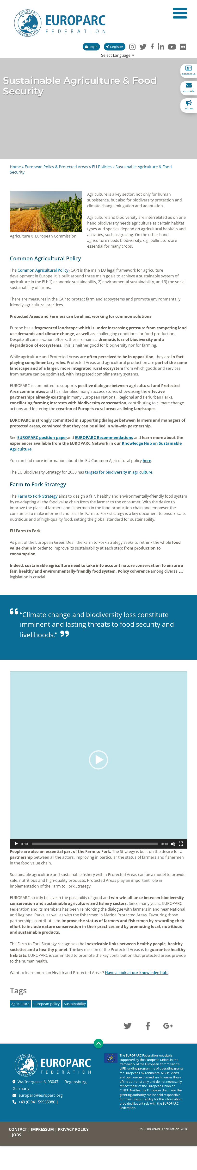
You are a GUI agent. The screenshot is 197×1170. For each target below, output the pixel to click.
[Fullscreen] (181, 843)
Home (15, 166)
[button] (98, 760)
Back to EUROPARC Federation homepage (60, 23)
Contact (18, 1129)
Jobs (16, 1135)
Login (93, 47)
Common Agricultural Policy (43, 270)
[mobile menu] (180, 13)
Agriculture (20, 1003)
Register (116, 47)
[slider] (95, 844)
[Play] (16, 843)
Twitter (127, 1025)
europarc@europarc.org (40, 1095)
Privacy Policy (73, 1129)
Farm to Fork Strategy (38, 496)
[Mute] (173, 843)
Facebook (147, 1025)
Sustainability (75, 1003)
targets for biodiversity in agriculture (118, 472)
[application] (98, 760)
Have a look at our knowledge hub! (136, 972)
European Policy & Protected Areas (56, 166)
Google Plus (168, 1025)
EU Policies (102, 166)
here (147, 460)
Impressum (42, 1129)
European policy (47, 1003)
